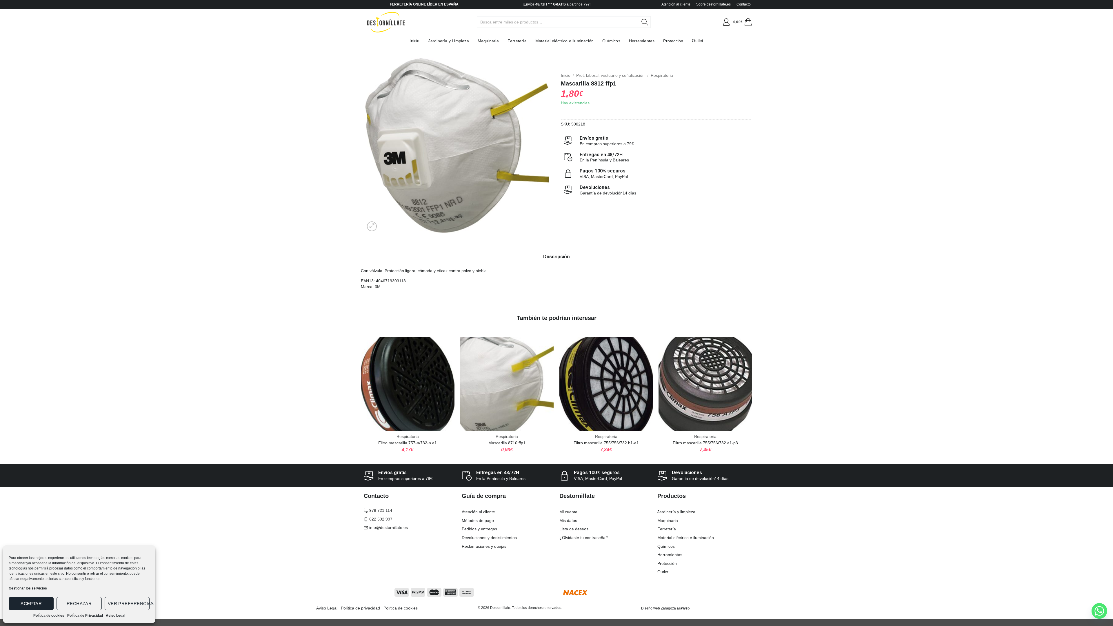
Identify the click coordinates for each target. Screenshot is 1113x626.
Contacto (743, 4)
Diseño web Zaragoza (658, 608)
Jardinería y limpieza (676, 511)
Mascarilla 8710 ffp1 (506, 443)
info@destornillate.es (388, 527)
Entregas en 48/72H (601, 154)
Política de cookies (48, 616)
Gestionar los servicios (28, 588)
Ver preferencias (129, 603)
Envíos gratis (594, 138)
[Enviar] (648, 22)
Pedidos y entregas (479, 529)
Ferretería (517, 41)
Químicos (611, 41)
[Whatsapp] (1099, 611)
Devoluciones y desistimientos (489, 537)
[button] (726, 22)
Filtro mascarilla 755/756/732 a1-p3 (705, 443)
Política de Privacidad (85, 616)
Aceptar (31, 603)
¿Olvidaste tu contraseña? (583, 537)
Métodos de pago (478, 520)
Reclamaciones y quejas (484, 546)
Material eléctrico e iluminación (564, 41)
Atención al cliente (675, 4)
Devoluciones (595, 187)
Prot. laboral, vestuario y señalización (610, 75)
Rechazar (79, 603)
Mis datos (568, 520)
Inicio (414, 40)
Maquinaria (488, 41)
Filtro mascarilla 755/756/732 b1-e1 (606, 443)
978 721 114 (380, 510)
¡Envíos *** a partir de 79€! (556, 4)
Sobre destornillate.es (713, 4)
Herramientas (641, 41)
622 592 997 (380, 519)
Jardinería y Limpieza (448, 41)
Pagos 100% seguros (602, 171)
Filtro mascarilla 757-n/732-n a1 (407, 443)
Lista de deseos (573, 529)
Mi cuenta (568, 511)
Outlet (697, 40)
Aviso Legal (115, 616)
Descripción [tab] (556, 256)
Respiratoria (662, 75)
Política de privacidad (360, 608)
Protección (673, 41)
